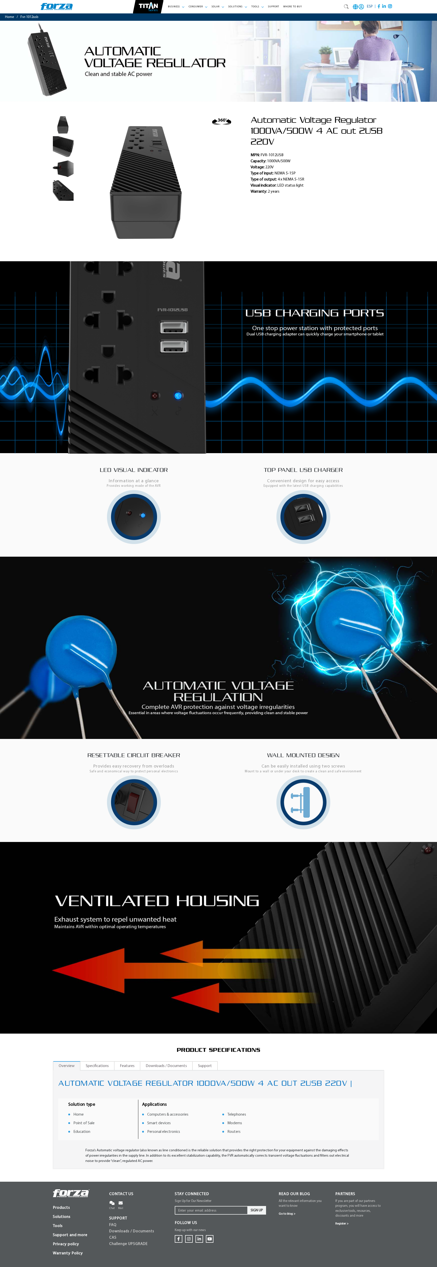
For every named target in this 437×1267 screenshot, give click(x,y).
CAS (113, 1238)
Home (9, 17)
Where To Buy (292, 6)
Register (341, 1223)
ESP (370, 7)
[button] (176, 7)
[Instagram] (390, 6)
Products (61, 1208)
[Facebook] (379, 6)
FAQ (113, 1225)
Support (273, 6)
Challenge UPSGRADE (128, 1244)
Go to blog (287, 1213)
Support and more (70, 1235)
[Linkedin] (384, 6)
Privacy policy (66, 1244)
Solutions (62, 1217)
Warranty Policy (68, 1253)
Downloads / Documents (131, 1231)
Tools (58, 1226)
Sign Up (257, 1210)
